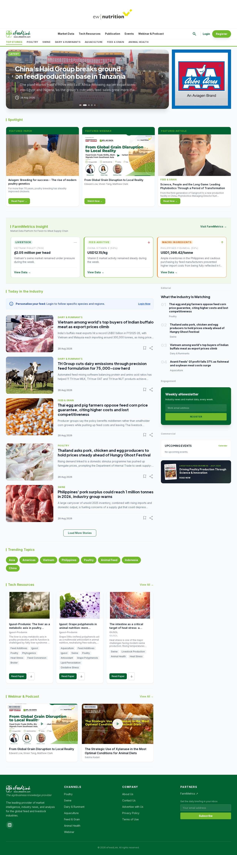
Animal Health (138, 42)
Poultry (32, 42)
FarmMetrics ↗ (189, 793)
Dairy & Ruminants (67, 42)
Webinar (69, 831)
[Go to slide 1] (80, 105)
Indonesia (131, 560)
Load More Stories (80, 532)
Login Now (144, 303)
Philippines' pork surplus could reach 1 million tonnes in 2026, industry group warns (105, 494)
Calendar (222, 446)
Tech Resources (90, 33)
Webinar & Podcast (151, 33)
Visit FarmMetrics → (213, 226)
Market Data (66, 33)
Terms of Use (130, 819)
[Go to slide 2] (84, 105)
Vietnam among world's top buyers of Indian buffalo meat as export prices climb (105, 324)
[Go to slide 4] (92, 105)
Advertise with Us (132, 806)
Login (206, 33)
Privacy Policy (130, 813)
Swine (46, 42)
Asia (12, 560)
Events (129, 33)
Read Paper (17, 676)
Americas (29, 560)
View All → (146, 584)
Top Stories (14, 42)
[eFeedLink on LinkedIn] (9, 825)
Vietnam (48, 560)
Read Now (184, 478)
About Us (127, 794)
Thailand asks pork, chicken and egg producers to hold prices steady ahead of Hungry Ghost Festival (104, 452)
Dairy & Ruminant (74, 806)
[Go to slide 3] (89, 105)
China (13, 568)
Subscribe (206, 815)
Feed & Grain (115, 42)
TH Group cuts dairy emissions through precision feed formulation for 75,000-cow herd (102, 365)
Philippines (69, 560)
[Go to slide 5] (95, 105)
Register (221, 33)
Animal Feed (109, 560)
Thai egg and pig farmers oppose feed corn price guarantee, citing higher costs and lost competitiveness (103, 410)
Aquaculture (94, 42)
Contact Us (129, 800)
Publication (112, 33)
